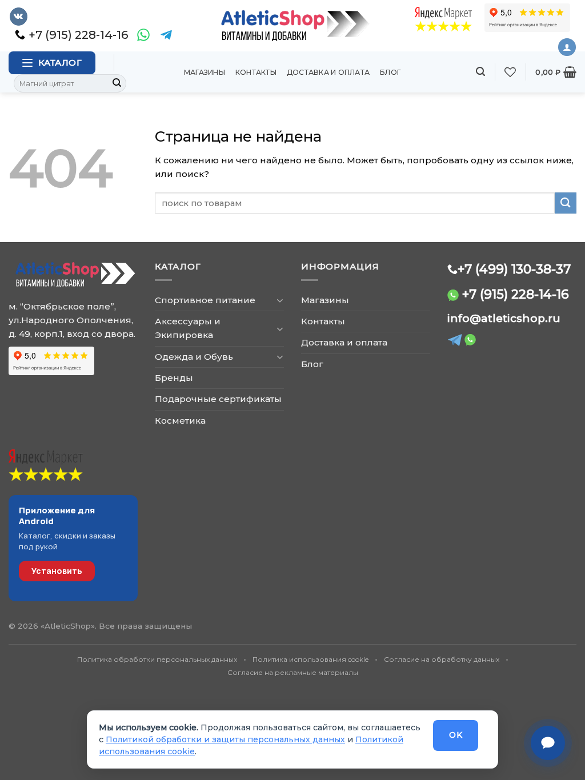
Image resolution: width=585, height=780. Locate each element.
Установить (56, 570)
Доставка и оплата (328, 72)
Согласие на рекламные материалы (292, 672)
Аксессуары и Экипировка (188, 328)
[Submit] (117, 83)
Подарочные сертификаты (218, 398)
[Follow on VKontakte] (18, 16)
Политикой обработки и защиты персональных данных (225, 739)
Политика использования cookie (310, 659)
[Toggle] (279, 300)
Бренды (174, 377)
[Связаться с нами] (548, 743)
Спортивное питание (205, 300)
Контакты (256, 72)
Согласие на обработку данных (441, 659)
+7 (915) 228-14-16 (515, 294)
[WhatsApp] (143, 34)
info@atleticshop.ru (503, 318)
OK (455, 735)
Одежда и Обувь (194, 356)
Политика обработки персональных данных (157, 659)
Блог (390, 72)
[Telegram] (166, 34)
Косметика (180, 420)
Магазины (204, 72)
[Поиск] (480, 72)
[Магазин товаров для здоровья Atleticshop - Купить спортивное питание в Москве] (292, 25)
